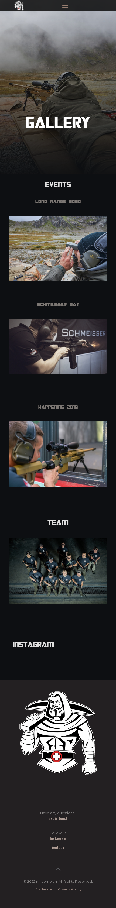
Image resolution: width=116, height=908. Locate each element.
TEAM (58, 522)
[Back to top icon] (58, 869)
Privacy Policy (69, 889)
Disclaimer (44, 889)
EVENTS (58, 184)
